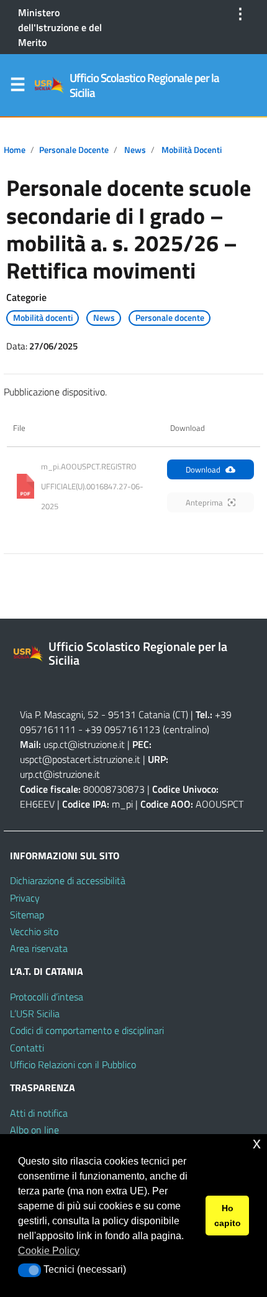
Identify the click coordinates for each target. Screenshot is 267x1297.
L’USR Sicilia (35, 1013)
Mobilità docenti (191, 150)
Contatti (27, 1047)
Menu (17, 87)
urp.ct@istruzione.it (60, 774)
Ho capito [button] (227, 1215)
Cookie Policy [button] (48, 1250)
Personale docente (74, 150)
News (135, 150)
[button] (29, 1270)
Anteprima (204, 502)
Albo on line (34, 1129)
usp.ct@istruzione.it (84, 744)
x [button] (257, 1143)
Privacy (25, 897)
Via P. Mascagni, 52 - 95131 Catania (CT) (104, 714)
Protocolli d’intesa (46, 996)
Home (14, 150)
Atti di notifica (39, 1112)
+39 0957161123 (122, 729)
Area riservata (39, 948)
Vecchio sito (34, 931)
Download (203, 469)
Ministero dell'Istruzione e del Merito (60, 27)
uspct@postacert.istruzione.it (80, 759)
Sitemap (27, 914)
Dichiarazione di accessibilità (67, 880)
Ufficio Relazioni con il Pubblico (73, 1064)
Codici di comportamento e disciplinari (87, 1030)
